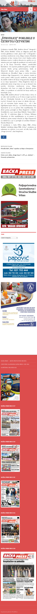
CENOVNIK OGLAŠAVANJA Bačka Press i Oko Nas (15, 364)
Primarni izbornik (35, 9)
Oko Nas (4, 9)
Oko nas (13, 44)
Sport (2, 35)
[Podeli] (3, 137)
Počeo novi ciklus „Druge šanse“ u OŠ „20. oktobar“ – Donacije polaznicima (17, 155)
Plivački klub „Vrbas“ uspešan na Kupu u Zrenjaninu (17, 147)
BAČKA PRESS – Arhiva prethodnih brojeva (13, 361)
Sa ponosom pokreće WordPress (9, 611)
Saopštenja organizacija (9, 367)
